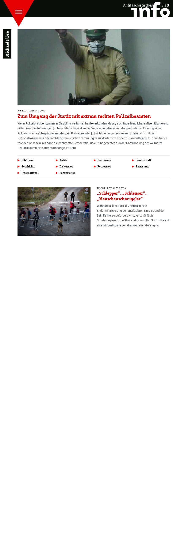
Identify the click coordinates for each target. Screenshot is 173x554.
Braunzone (104, 160)
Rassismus (142, 166)
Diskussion (66, 166)
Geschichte (28, 166)
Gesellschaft (143, 160)
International (30, 173)
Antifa (63, 160)
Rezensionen (67, 173)
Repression (104, 166)
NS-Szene (27, 160)
